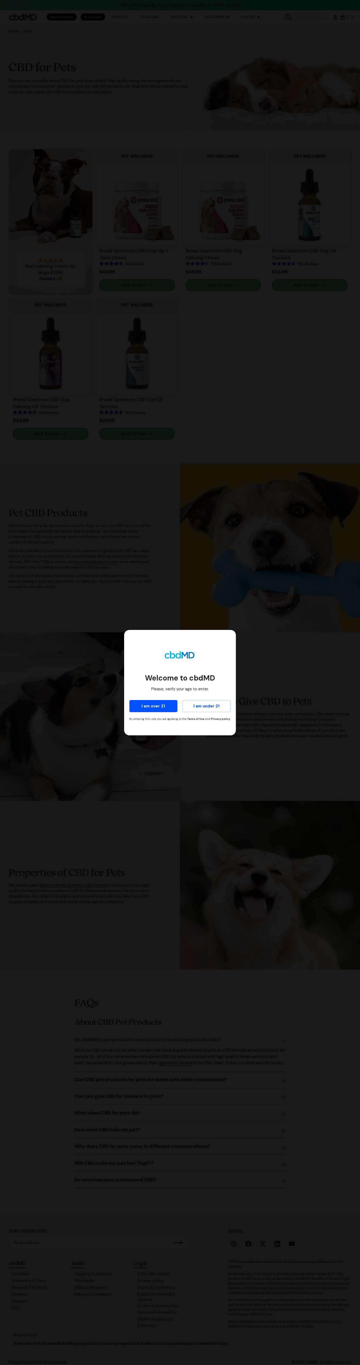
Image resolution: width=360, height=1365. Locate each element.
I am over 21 (153, 706)
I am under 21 (206, 706)
